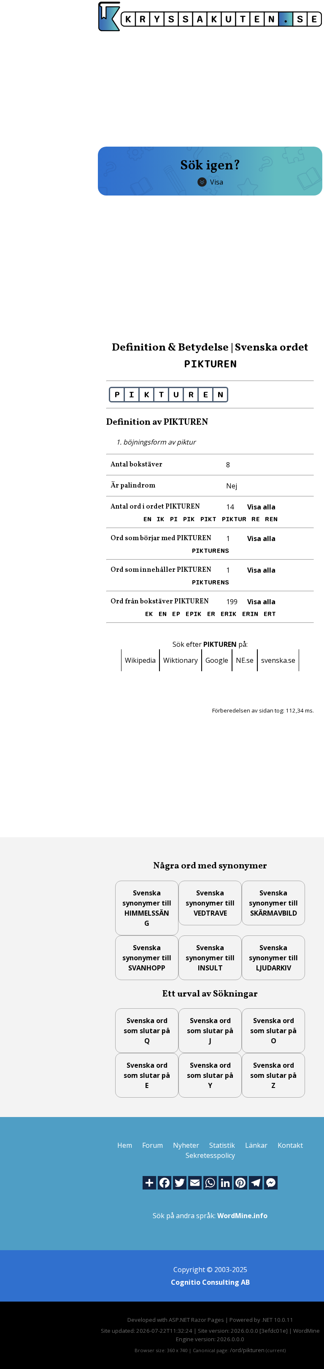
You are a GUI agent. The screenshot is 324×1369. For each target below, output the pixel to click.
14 (230, 507)
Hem (124, 1145)
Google (216, 660)
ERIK (228, 614)
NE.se (245, 660)
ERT (269, 614)
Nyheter (186, 1145)
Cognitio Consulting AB (210, 1282)
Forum (152, 1145)
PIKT (208, 519)
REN (271, 519)
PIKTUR (233, 519)
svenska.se (278, 660)
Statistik (222, 1145)
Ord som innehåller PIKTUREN (161, 570)
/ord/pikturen (247, 1350)
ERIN (250, 614)
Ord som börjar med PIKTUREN (161, 538)
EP (176, 614)
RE (255, 519)
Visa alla (261, 507)
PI (174, 519)
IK (161, 519)
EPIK (193, 614)
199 (232, 601)
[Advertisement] (210, 88)
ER (211, 614)
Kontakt (290, 1145)
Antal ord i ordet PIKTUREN (155, 507)
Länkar (256, 1145)
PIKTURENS (210, 551)
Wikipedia (140, 660)
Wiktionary (180, 660)
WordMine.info (242, 1215)
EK (149, 614)
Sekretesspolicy (210, 1155)
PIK (189, 519)
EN (147, 519)
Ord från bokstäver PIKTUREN (160, 601)
